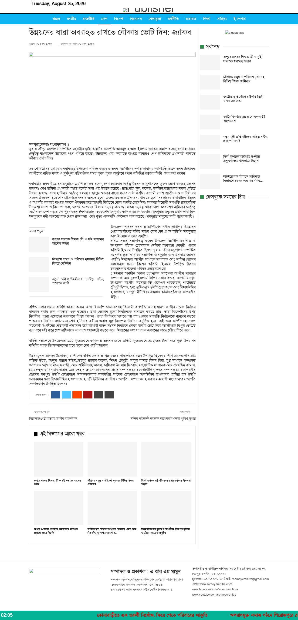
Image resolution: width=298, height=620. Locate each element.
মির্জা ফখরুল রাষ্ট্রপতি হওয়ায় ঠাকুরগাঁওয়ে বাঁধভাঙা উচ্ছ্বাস (241, 158)
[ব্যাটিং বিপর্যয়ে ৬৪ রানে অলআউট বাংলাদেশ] (210, 122)
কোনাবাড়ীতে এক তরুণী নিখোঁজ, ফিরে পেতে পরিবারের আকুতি (136, 615)
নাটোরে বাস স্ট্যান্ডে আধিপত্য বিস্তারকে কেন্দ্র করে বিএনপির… (243, 178)
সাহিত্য (222, 18)
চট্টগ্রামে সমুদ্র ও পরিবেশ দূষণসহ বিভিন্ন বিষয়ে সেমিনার (78, 261)
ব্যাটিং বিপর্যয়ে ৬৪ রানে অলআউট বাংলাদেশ (244, 118)
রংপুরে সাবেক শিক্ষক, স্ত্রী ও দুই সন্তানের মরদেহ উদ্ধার (78, 241)
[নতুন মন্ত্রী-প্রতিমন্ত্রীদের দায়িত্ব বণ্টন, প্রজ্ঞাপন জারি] (39, 284)
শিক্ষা (206, 18)
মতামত (191, 18)
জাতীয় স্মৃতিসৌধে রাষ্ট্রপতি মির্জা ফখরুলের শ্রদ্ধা (243, 98)
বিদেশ (118, 18)
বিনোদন (136, 18)
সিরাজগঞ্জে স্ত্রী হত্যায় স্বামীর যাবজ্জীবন (53, 418)
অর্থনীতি (173, 18)
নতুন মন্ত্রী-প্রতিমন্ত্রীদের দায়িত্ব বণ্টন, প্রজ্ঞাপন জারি (78, 281)
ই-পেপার (240, 18)
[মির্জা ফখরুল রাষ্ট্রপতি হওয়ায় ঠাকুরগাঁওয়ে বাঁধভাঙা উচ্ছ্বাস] (166, 459)
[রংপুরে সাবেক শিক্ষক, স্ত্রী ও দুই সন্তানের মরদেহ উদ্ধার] (39, 244)
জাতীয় (71, 18)
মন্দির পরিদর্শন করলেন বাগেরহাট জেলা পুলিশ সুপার (163, 418)
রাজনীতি (89, 18)
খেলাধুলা (155, 18)
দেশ (104, 18)
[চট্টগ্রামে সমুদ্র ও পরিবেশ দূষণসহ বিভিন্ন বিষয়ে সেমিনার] (39, 264)
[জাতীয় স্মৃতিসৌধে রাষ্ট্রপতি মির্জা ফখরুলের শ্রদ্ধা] (210, 102)
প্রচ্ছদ (56, 18)
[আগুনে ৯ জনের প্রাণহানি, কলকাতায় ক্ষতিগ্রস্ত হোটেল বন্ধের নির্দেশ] (58, 508)
